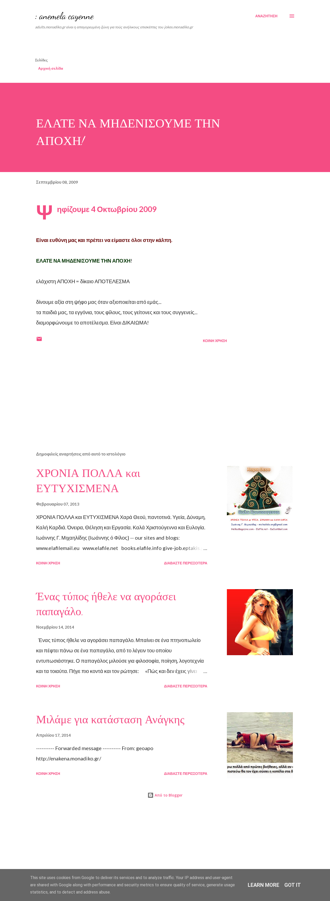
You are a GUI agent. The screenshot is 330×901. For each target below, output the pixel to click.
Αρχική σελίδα (50, 68)
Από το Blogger (168, 795)
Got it (292, 885)
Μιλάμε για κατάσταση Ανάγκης (110, 719)
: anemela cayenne (64, 15)
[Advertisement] (160, 45)
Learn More (263, 885)
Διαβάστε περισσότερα (185, 563)
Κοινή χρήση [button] (215, 340)
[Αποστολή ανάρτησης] (39, 340)
